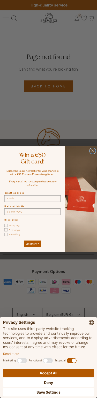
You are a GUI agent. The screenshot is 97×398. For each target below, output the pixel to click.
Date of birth (14, 206)
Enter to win (32, 243)
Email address (14, 192)
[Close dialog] (92, 151)
